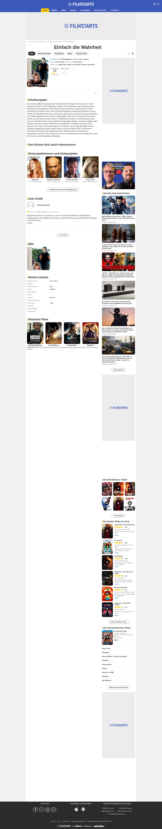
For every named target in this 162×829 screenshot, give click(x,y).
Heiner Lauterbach (74, 64)
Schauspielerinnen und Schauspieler (53, 153)
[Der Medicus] (54, 333)
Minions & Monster (121, 587)
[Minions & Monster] (107, 594)
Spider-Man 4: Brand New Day (125, 525)
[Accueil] (81, 4)
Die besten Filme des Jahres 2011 (50, 347)
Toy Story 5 (118, 540)
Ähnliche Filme (38, 319)
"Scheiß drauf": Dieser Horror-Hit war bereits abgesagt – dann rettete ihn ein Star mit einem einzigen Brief (117, 246)
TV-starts (115, 10)
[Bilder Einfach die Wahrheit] (38, 258)
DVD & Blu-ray (100, 10)
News (63, 10)
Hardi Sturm (77, 62)
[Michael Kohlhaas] (35, 333)
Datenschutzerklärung (93, 821)
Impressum (66, 821)
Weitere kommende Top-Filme (118, 687)
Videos (73, 10)
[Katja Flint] (35, 167)
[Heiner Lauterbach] (54, 167)
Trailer (116, 535)
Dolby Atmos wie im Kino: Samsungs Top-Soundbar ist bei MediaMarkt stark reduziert (117, 302)
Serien (54, 10)
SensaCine (123, 808)
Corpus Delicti (107, 664)
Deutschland (54, 281)
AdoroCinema (122, 811)
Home (29, 41)
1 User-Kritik (63, 235)
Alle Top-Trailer (118, 515)
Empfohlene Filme (41, 41)
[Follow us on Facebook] (36, 809)
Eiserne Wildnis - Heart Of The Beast (114, 656)
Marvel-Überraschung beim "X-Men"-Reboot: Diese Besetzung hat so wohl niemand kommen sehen (118, 218)
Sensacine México (115, 814)
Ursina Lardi (90, 180)
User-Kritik (35, 198)
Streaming (85, 10)
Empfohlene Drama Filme (54, 41)
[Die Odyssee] (107, 562)
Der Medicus (53, 345)
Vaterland (105, 676)
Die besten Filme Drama (69, 347)
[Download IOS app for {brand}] (77, 809)
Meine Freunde (65, 68)
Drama (86, 59)
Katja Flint (62, 64)
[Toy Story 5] (107, 547)
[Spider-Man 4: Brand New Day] (107, 531)
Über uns (53, 821)
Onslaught (105, 652)
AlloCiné (105, 808)
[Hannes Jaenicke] (72, 167)
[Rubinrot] (90, 333)
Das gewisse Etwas (120, 631)
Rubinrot (90, 345)
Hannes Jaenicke (88, 64)
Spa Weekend (106, 680)
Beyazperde (106, 811)
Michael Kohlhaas (35, 345)
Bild (31, 244)
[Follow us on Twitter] (42, 809)
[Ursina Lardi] (90, 167)
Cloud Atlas (72, 345)
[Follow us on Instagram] (48, 809)
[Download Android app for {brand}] (84, 809)
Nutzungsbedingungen (78, 821)
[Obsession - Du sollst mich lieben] (107, 578)
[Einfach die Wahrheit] (37, 72)
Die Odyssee (119, 556)
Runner (104, 668)
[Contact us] (54, 809)
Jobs (59, 821)
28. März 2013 (55, 59)
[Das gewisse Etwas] (107, 637)
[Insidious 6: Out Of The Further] (107, 609)
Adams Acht (106, 648)
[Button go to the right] (132, 53)
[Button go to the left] (129, 53)
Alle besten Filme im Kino (118, 622)
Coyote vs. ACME (108, 672)
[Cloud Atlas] (72, 333)
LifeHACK (105, 660)
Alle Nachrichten (118, 370)
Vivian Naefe (59, 62)
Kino (45, 10)
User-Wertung (54, 68)
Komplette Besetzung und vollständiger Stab (63, 189)
